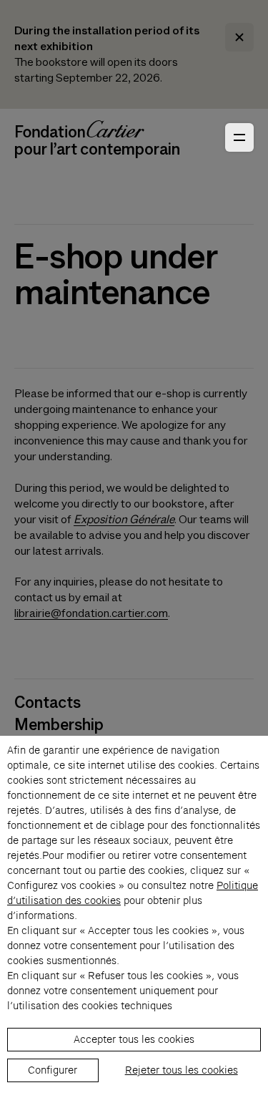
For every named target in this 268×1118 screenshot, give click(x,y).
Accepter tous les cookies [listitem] (134, 1039)
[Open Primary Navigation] (239, 137)
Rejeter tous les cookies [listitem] (181, 1070)
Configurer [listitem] (52, 1070)
